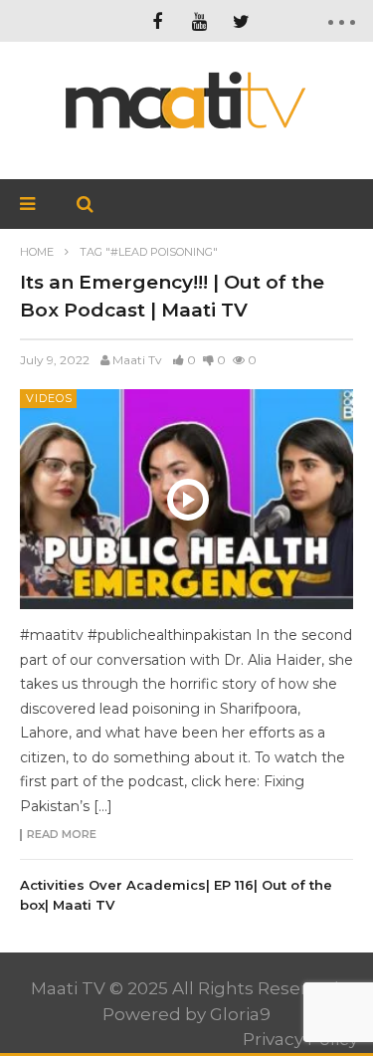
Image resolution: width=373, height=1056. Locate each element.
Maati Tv (137, 359)
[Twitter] (241, 21)
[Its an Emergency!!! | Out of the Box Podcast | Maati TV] (186, 499)
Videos (49, 398)
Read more (61, 835)
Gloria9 (240, 1014)
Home (37, 252)
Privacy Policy (300, 1039)
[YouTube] (199, 21)
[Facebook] (157, 21)
